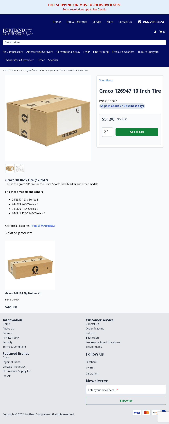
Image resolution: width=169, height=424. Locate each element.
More (110, 22)
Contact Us (125, 22)
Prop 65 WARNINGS (43, 226)
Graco (6, 357)
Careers (7, 333)
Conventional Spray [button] (68, 52)
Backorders (93, 337)
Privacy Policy (11, 337)
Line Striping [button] (101, 52)
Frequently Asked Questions (103, 342)
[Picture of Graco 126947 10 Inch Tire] (48, 118)
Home (6, 324)
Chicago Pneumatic (14, 366)
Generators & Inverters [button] (20, 60)
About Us (8, 328)
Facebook (91, 362)
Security (7, 342)
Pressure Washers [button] (123, 52)
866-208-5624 (153, 22)
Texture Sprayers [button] (148, 52)
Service (97, 22)
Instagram (92, 373)
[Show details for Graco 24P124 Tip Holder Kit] (30, 265)
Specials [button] (53, 60)
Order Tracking (95, 328)
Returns (91, 333)
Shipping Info (94, 346)
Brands (57, 22)
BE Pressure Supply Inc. (17, 371)
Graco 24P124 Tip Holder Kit (23, 293)
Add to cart (137, 131)
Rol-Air (7, 375)
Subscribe (126, 400)
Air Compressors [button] (13, 52)
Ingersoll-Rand (11, 362)
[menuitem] (13, 52)
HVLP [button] (86, 52)
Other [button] (41, 60)
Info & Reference (77, 22)
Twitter (90, 367)
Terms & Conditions (15, 346)
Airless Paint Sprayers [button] (39, 52)
